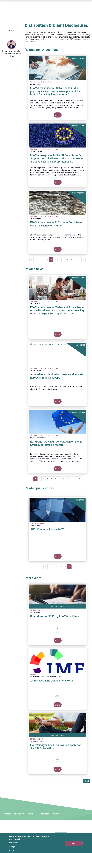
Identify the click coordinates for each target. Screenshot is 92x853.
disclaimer (44, 814)
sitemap (32, 814)
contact (7, 814)
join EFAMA (19, 814)
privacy (56, 814)
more (57, 115)
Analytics (13, 846)
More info (13, 850)
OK (73, 843)
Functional (13, 842)
